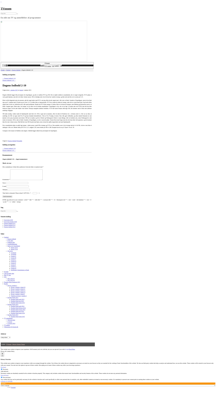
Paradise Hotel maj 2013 (17, 301)
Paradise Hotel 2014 (12, 304)
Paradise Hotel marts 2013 (18, 302)
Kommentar (6, 179)
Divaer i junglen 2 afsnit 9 (18, 294)
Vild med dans (11, 320)
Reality (6, 284)
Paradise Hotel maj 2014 (17, 311)
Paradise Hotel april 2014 (17, 306)
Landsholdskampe (12, 244)
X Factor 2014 (11, 323)
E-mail (4, 186)
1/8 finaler (13, 254)
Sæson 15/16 (14, 249)
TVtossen (6, 8)
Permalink (19, 141)
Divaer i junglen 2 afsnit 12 (18, 290)
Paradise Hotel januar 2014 (18, 309)
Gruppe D (13, 261)
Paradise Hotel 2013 (12, 297)
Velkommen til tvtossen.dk (11, 327)
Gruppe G (13, 266)
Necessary (5, 369)
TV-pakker (48, 66)
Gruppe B (13, 258)
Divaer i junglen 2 (12, 285)
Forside (3, 70)
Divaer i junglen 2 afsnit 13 (18, 292)
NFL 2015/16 (11, 280)
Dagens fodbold (16, 70)
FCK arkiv (10, 240)
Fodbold (8, 70)
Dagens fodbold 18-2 (9, 227)
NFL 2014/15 (11, 278)
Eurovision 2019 (8, 220)
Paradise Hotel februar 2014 (18, 308)
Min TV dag (7, 275)
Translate (13, 387)
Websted (5, 189)
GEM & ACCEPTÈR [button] (6, 381)
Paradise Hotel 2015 (12, 315)
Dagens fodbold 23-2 (9, 225)
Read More (72, 349)
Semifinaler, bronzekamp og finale (20, 270)
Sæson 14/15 (14, 247)
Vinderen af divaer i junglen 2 (19, 296)
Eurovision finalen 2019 (10, 221)
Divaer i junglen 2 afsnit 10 (18, 287)
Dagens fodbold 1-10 (9, 78)
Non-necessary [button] (5, 375)
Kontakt (6, 271)
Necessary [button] (3, 367)
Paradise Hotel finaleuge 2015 (12, 282)
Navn (4, 183)
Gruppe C (13, 259)
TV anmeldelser (8, 318)
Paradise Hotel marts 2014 (18, 313)
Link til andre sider (9, 273)
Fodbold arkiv (11, 242)
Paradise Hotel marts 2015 (18, 316)
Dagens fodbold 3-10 (9, 80)
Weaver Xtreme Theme (18, 344)
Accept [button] (67, 349)
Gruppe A (13, 256)
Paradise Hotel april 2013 (17, 299)
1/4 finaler (13, 252)
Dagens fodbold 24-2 (9, 223)
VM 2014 (10, 251)
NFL (5, 277)
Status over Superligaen (13, 246)
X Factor (9, 321)
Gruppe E (13, 263)
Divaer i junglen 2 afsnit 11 (18, 289)
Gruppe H (13, 268)
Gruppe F (13, 265)
